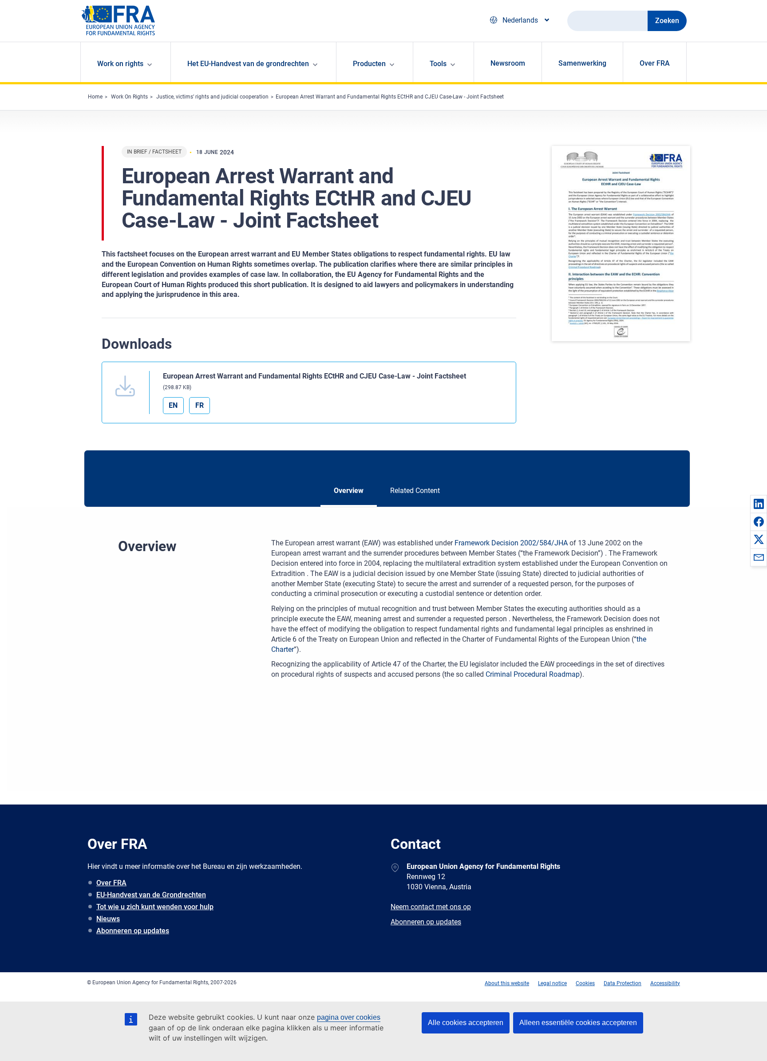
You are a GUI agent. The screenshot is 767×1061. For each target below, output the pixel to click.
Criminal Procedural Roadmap (533, 674)
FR (199, 405)
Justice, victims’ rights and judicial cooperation (212, 97)
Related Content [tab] (415, 490)
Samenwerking (582, 63)
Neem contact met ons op (431, 907)
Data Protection (622, 983)
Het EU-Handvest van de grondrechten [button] (248, 63)
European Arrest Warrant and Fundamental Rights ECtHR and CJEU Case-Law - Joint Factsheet (390, 97)
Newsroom (507, 63)
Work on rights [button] (120, 63)
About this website (507, 983)
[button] (759, 504)
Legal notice (552, 983)
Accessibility (665, 983)
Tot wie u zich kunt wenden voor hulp (154, 907)
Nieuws (108, 919)
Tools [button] (438, 63)
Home (95, 97)
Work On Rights (129, 97)
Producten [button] (369, 63)
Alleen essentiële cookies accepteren (578, 1022)
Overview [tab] (349, 490)
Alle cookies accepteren (465, 1022)
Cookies (585, 983)
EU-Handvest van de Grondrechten (151, 895)
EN (173, 405)
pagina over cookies (348, 1017)
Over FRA (655, 63)
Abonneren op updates (132, 931)
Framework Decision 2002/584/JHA (511, 543)
